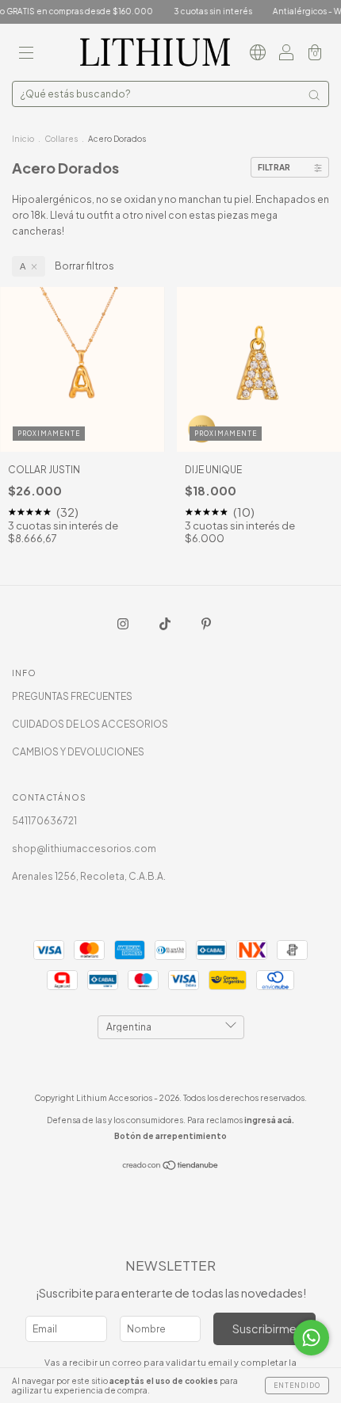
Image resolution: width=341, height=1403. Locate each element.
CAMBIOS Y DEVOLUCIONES (78, 752)
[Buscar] (314, 95)
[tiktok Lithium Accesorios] (166, 623)
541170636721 (44, 821)
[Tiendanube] (170, 1167)
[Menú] (26, 54)
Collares (61, 138)
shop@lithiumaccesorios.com (84, 848)
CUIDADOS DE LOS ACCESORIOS (90, 724)
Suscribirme (264, 1328)
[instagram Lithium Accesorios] (124, 623)
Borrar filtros (84, 266)
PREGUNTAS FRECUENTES (72, 696)
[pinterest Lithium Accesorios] (206, 623)
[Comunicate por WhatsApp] (311, 1337)
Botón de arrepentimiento (170, 1136)
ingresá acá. (269, 1120)
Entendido (297, 1386)
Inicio (23, 138)
